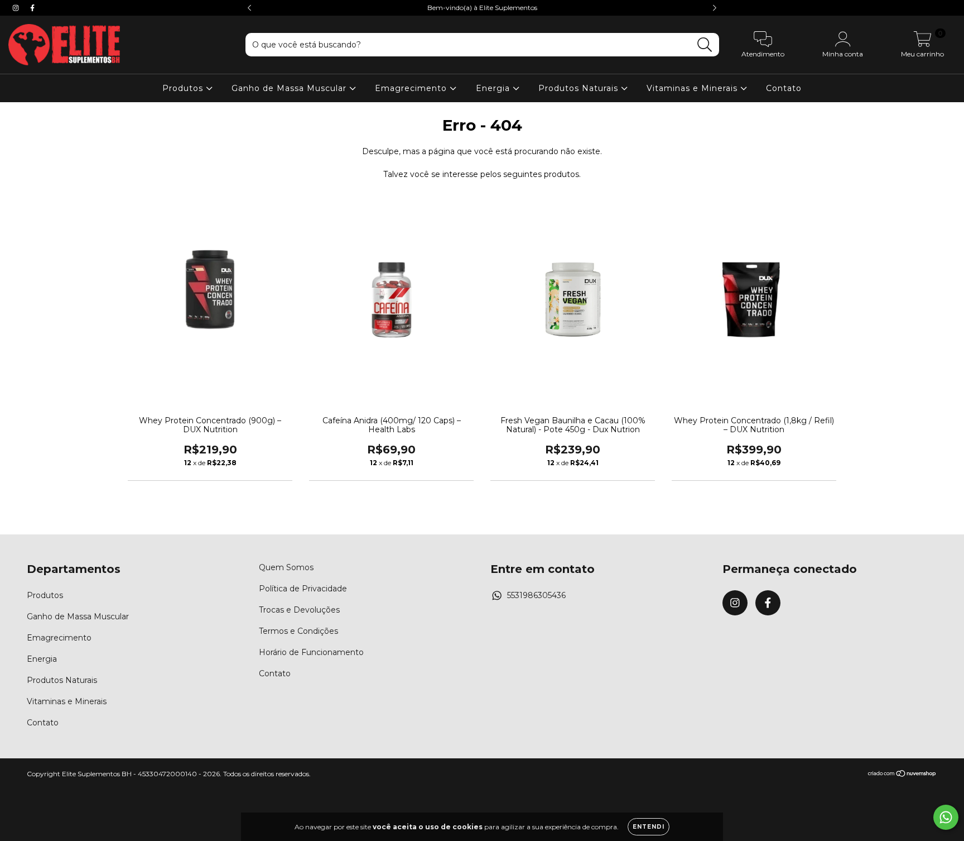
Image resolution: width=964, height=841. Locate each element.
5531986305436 (536, 595)
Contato (784, 88)
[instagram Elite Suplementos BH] (16, 8)
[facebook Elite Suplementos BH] (32, 8)
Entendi (648, 826)
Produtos (184, 88)
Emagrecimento (412, 88)
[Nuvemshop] (902, 775)
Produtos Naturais (579, 88)
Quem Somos (286, 567)
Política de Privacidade (303, 589)
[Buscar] (705, 45)
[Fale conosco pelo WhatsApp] (945, 817)
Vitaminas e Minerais (693, 88)
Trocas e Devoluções (299, 610)
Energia (494, 88)
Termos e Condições (298, 631)
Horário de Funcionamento (311, 652)
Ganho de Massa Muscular (290, 88)
